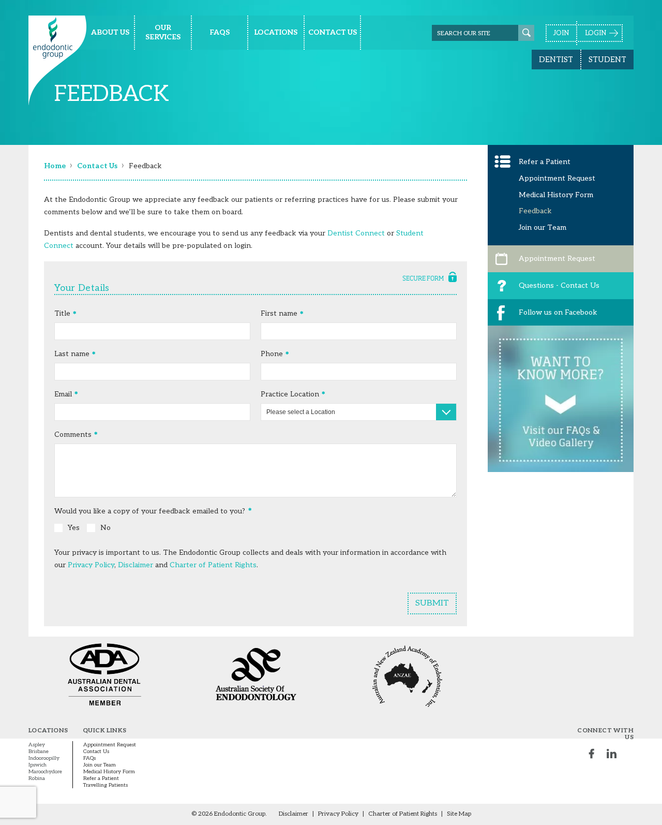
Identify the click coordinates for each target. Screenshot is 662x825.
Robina (36, 778)
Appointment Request (557, 178)
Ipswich (37, 765)
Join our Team (542, 227)
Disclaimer (135, 565)
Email (63, 394)
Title (62, 313)
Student (607, 59)
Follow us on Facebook (558, 312)
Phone (272, 353)
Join (561, 33)
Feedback (535, 211)
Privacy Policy (91, 565)
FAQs (89, 758)
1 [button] (555, 489)
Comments (73, 434)
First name (279, 313)
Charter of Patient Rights (213, 565)
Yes (74, 527)
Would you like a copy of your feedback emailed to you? (149, 511)
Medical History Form (556, 194)
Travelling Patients (105, 785)
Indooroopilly (43, 758)
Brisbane (38, 751)
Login (595, 33)
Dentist (556, 59)
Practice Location (290, 394)
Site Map (459, 814)
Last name (71, 353)
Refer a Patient (544, 161)
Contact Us (96, 751)
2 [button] (566, 489)
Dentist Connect (356, 233)
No (105, 527)
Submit (432, 603)
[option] (561, 411)
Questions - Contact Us (559, 285)
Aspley (36, 745)
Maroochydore (45, 772)
